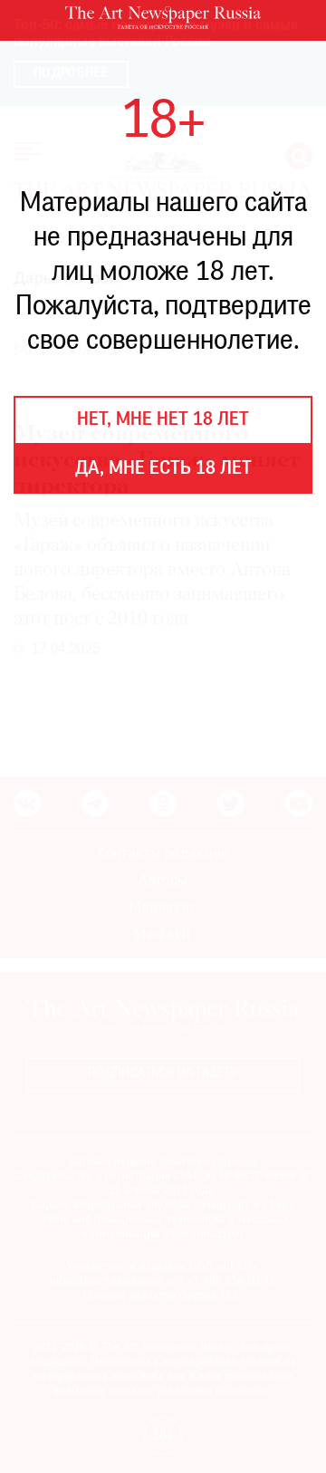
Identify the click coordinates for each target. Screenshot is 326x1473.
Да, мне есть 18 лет (163, 469)
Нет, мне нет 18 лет (163, 420)
